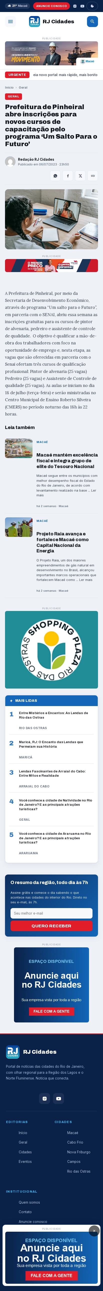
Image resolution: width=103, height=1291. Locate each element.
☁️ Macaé (18, 6)
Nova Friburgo (78, 1152)
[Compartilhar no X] (80, 175)
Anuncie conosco (51, 6)
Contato (25, 1212)
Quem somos (29, 1202)
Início (9, 87)
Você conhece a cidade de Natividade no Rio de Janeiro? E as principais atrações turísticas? (55, 804)
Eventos (25, 1162)
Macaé (72, 1133)
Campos (73, 1162)
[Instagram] (74, 6)
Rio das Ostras (78, 1171)
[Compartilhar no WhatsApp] (55, 175)
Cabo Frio (75, 1142)
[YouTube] (82, 6)
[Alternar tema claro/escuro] (92, 6)
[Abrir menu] (10, 21)
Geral (23, 87)
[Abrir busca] (92, 21)
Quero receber (52, 926)
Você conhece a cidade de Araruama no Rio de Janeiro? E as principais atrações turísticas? (55, 838)
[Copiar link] (93, 175)
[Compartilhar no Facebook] (67, 175)
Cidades (25, 1152)
